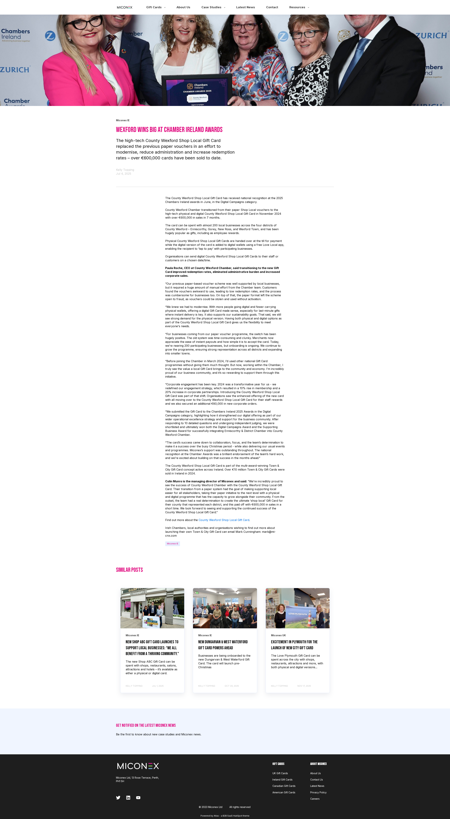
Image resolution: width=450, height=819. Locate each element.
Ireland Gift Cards (282, 779)
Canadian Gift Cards (283, 785)
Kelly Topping (125, 169)
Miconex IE (172, 543)
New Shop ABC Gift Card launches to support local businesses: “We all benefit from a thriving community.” (152, 647)
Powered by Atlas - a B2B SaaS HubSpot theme (225, 815)
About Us (315, 773)
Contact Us (316, 779)
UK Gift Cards (280, 773)
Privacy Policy (318, 792)
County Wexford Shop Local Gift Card (224, 520)
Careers (315, 798)
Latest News (317, 785)
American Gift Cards (283, 792)
